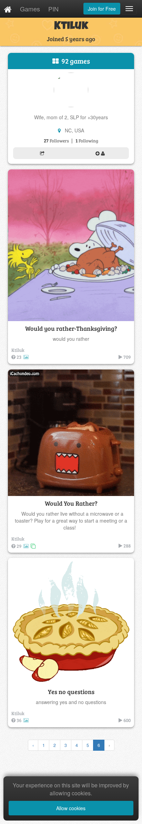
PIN (53, 8)
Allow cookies (70, 808)
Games (30, 8)
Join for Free (102, 8)
